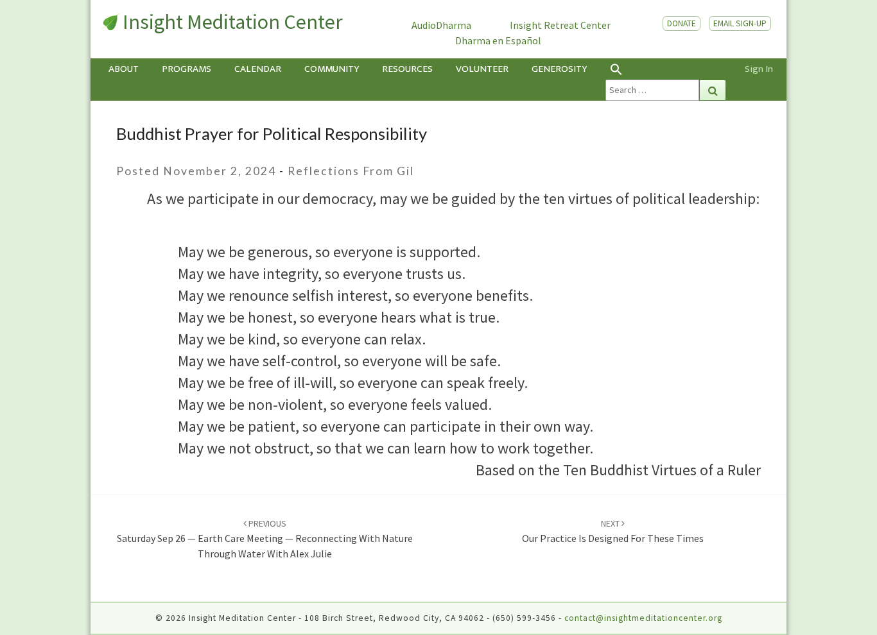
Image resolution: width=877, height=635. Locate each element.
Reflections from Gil (351, 171)
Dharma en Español (498, 40)
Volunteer (482, 69)
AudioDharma (441, 25)
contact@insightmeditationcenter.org (643, 618)
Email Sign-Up (740, 23)
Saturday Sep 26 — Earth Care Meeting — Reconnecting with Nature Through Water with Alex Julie (265, 539)
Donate (681, 23)
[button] (665, 69)
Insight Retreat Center (560, 25)
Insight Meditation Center (233, 22)
